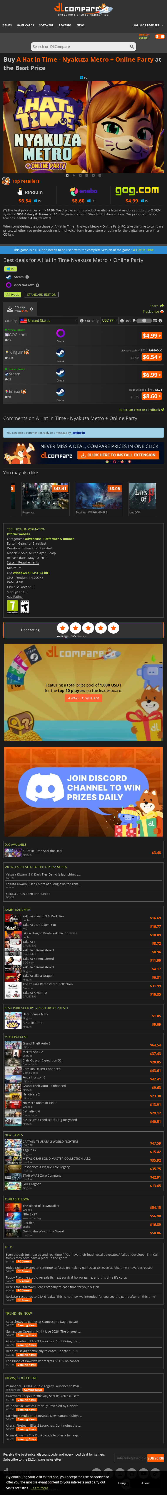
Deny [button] (122, 1483)
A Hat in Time (143, 250)
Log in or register (145, 25)
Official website (18, 534)
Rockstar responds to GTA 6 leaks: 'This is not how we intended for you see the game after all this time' (81, 1296)
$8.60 (151, 396)
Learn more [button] (39, 1488)
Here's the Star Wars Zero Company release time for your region (52, 1287)
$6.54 (151, 357)
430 (10, 357)
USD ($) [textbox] (108, 320)
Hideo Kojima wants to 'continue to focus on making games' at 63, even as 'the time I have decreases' (79, 1267)
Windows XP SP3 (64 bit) (31, 573)
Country (11, 320)
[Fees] (144, 321)
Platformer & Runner (58, 539)
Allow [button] (145, 1483)
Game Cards (25, 25)
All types (13, 294)
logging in (78, 433)
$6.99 (151, 374)
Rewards (65, 25)
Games (7, 25)
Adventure (33, 539)
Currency (92, 320)
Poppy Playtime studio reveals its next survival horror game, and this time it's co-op (66, 1277)
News (81, 25)
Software (46, 25)
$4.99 (151, 335)
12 (9, 340)
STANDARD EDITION (41, 294)
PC (13, 269)
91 (9, 396)
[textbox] (36, 320)
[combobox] (48, 320)
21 (9, 379)
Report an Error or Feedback (140, 410)
